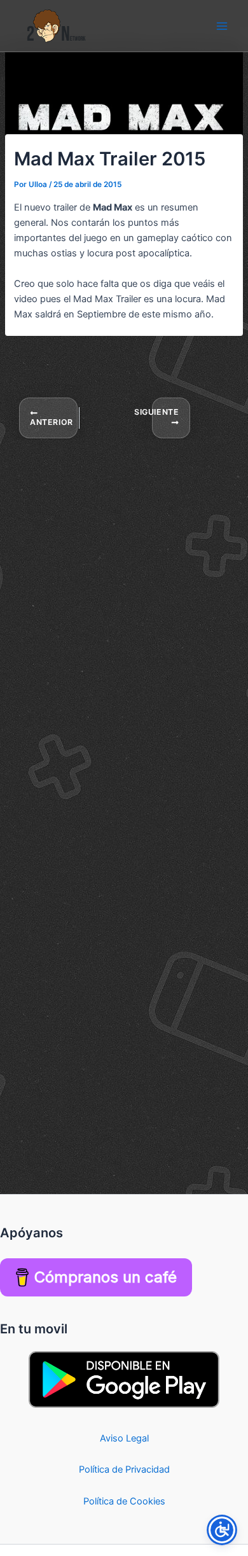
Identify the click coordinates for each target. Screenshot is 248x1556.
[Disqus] (124, 599)
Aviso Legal (124, 1438)
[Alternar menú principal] (222, 26)
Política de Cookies (124, 1501)
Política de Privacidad (124, 1469)
